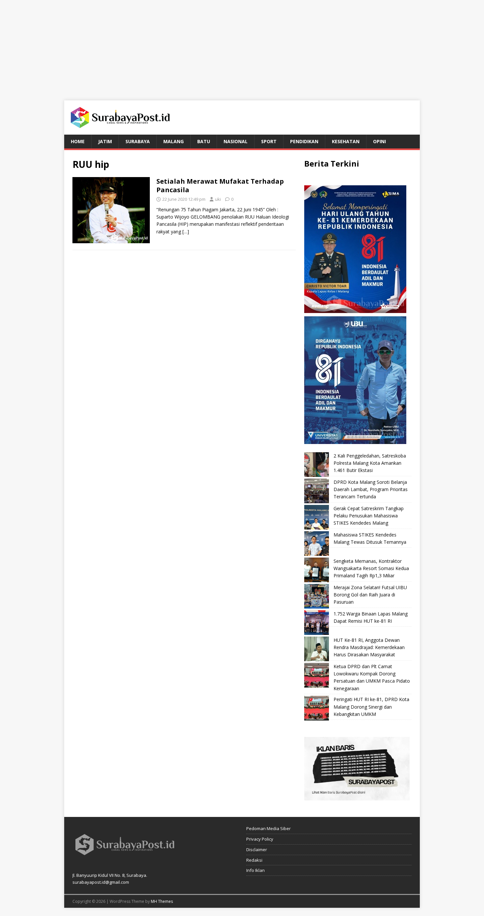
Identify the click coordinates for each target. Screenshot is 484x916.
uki (218, 199)
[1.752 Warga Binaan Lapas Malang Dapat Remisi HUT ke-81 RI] (316, 622)
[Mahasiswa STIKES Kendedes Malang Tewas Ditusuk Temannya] (316, 543)
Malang (173, 141)
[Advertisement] (242, 46)
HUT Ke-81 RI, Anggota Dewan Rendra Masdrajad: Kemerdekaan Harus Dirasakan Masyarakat (369, 647)
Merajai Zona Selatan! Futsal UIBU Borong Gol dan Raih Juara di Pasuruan (370, 594)
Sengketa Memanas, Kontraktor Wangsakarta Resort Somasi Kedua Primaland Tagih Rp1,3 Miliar (371, 568)
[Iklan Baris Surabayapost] (357, 797)
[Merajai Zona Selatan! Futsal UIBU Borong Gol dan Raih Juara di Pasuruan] (316, 596)
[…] (185, 231)
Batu (203, 141)
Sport (269, 141)
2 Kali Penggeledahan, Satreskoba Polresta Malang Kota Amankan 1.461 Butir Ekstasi (370, 463)
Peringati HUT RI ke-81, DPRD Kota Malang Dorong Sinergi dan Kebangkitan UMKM (371, 706)
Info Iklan (255, 870)
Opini (379, 141)
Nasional (236, 141)
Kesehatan (346, 141)
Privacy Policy (259, 839)
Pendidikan (304, 141)
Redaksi (254, 860)
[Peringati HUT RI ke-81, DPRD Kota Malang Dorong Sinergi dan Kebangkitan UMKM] (316, 708)
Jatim (105, 141)
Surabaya (137, 141)
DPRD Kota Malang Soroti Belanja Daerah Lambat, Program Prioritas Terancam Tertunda (371, 489)
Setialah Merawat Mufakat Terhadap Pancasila (220, 185)
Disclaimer (256, 849)
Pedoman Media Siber (268, 828)
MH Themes (162, 901)
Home (78, 141)
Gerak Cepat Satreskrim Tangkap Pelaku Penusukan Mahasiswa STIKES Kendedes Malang (369, 515)
